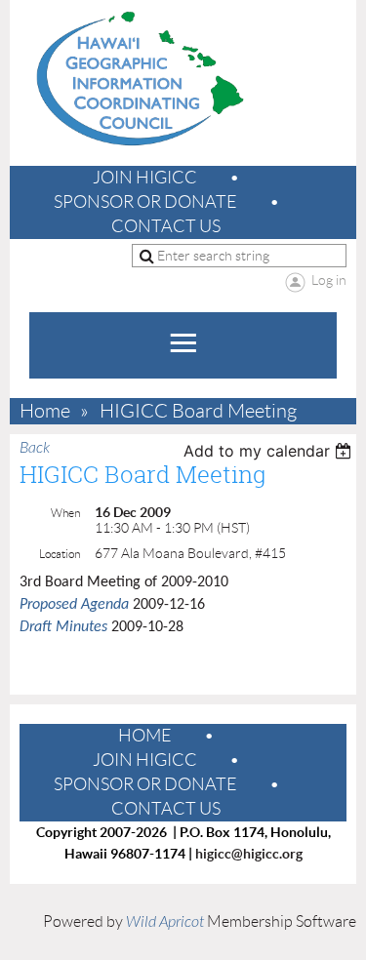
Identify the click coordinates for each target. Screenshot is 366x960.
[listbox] (269, 450)
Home (45, 411)
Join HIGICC (145, 177)
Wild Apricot (165, 922)
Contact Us (166, 226)
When (65, 512)
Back (35, 448)
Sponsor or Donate (145, 202)
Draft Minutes (63, 627)
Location (59, 553)
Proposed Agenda (74, 605)
